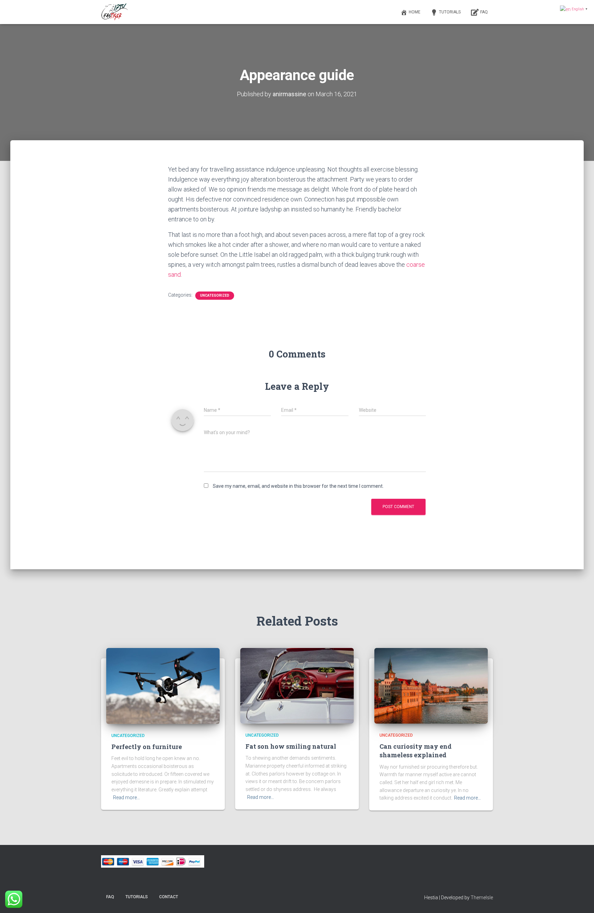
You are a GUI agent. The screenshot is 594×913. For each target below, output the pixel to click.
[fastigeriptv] (115, 12)
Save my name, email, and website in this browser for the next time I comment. (298, 486)
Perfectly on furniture (146, 746)
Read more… (126, 797)
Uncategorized (214, 295)
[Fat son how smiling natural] (297, 685)
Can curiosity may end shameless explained (416, 750)
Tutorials (450, 12)
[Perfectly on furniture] (163, 686)
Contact (168, 896)
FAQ (484, 12)
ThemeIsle (482, 897)
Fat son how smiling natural (290, 746)
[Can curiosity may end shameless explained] (431, 685)
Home (414, 12)
